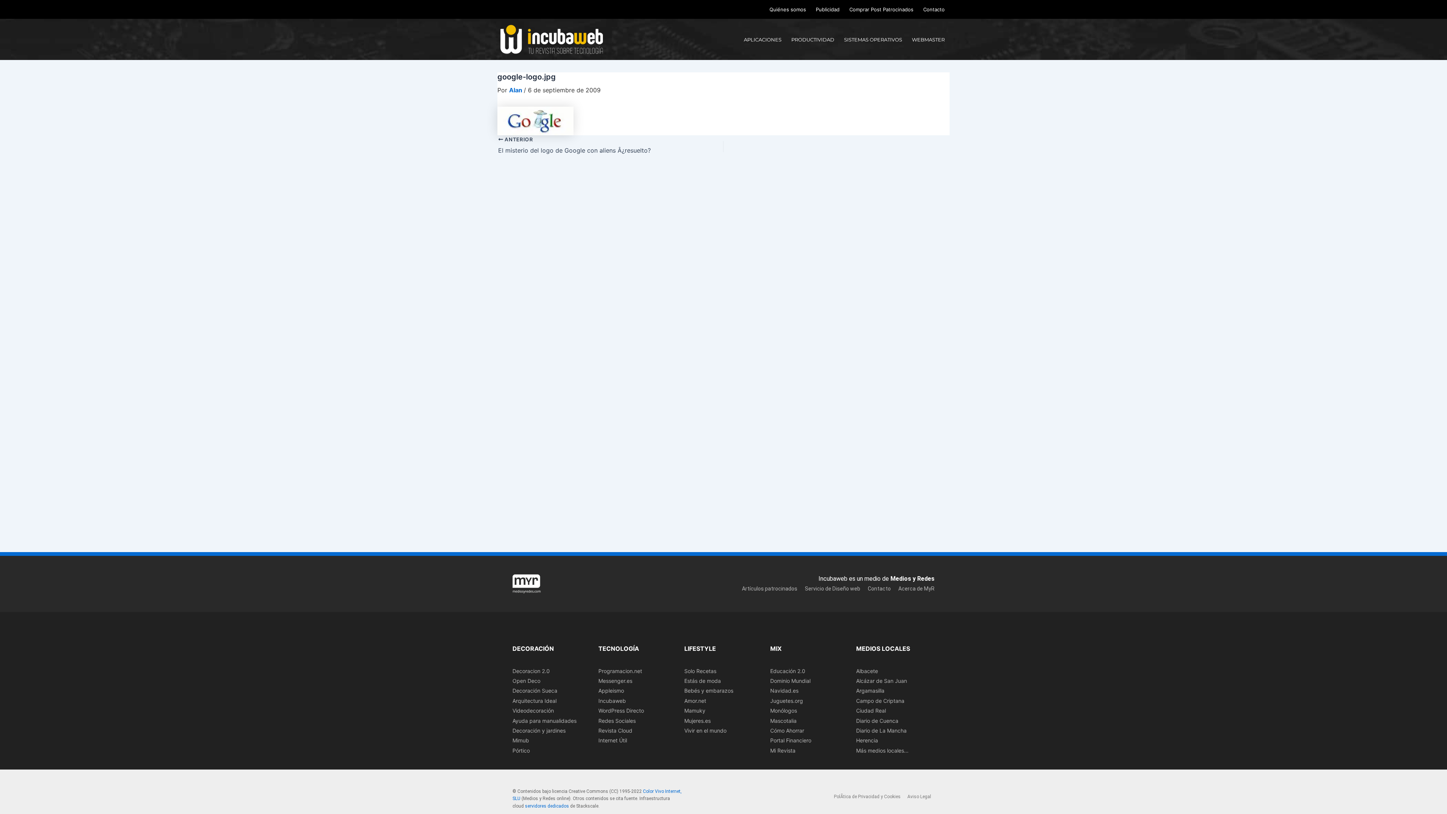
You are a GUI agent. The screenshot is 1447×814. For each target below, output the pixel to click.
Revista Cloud (615, 730)
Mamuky (694, 710)
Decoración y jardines (539, 730)
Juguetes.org (786, 701)
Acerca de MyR (916, 589)
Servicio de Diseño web (832, 589)
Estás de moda (702, 681)
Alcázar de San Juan (881, 681)
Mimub (520, 740)
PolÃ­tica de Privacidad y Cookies (867, 796)
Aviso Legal (919, 796)
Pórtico (521, 750)
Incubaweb (612, 701)
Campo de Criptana (880, 701)
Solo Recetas (700, 671)
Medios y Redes (912, 578)
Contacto (934, 9)
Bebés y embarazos (708, 690)
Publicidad (828, 9)
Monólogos (783, 710)
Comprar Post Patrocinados (881, 9)
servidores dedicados (547, 806)
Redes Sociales (617, 721)
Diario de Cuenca (877, 721)
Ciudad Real (871, 710)
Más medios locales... (882, 750)
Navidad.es (784, 690)
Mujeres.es (697, 721)
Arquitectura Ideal (534, 701)
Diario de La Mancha (881, 730)
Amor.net (695, 701)
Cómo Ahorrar (787, 730)
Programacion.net (620, 671)
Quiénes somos (787, 9)
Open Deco (526, 681)
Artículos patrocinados (769, 589)
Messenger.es (615, 681)
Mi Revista (782, 750)
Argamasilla (870, 690)
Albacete (867, 671)
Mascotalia (783, 721)
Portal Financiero (790, 740)
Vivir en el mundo (705, 730)
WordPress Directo (621, 710)
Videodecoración (533, 710)
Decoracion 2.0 (531, 671)
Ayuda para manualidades (544, 721)
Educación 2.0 (787, 671)
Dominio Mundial (790, 681)
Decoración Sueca (534, 690)
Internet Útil (612, 740)
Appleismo (611, 690)
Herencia (867, 740)
